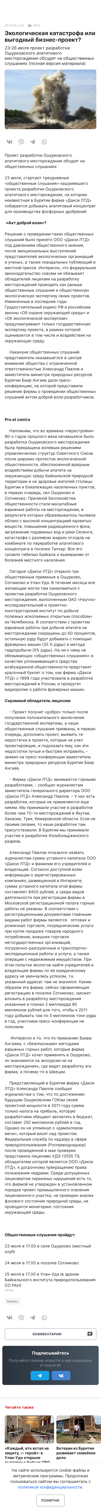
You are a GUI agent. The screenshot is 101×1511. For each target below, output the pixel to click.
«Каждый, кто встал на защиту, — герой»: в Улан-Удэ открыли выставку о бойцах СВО (27, 1455)
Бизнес (12, 1301)
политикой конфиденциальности (50, 1487)
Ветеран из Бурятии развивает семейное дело (76, 1453)
